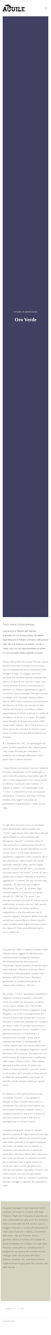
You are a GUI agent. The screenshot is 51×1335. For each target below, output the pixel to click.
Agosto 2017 (9, 1321)
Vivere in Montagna (25, 312)
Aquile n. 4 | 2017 (15, 1309)
